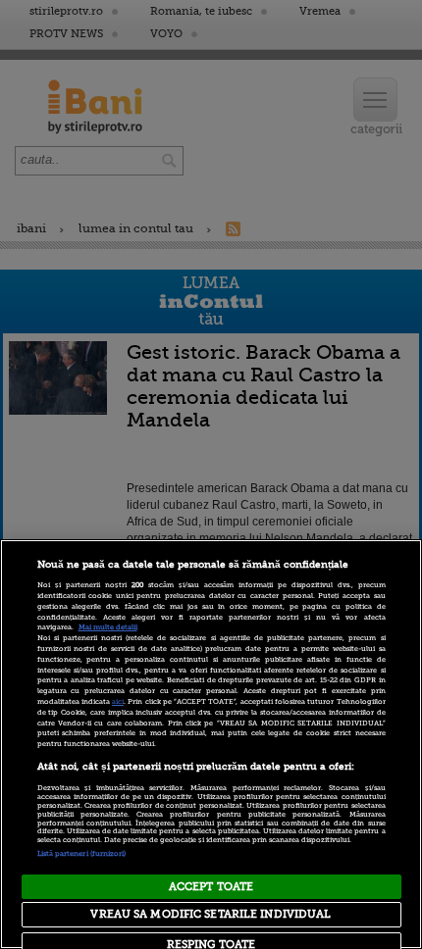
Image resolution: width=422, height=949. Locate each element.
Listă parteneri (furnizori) (82, 854)
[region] (211, 744)
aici (118, 702)
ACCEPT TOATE (211, 886)
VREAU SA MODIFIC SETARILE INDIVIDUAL (210, 914)
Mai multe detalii (108, 627)
